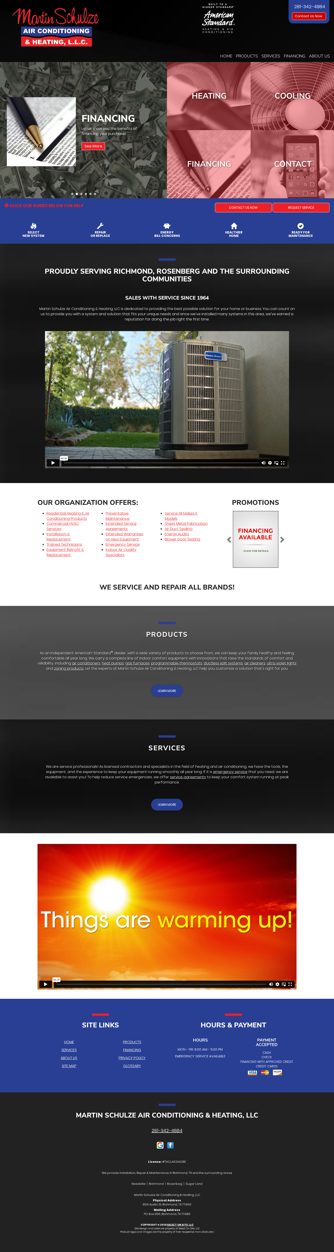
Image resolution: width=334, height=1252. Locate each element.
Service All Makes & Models (181, 516)
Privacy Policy (132, 1058)
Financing (294, 56)
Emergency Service (123, 544)
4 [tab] (87, 195)
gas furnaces (137, 663)
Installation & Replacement (59, 536)
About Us (319, 56)
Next (162, 130)
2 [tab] (78, 195)
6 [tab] (96, 195)
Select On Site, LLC (180, 1225)
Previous (4, 130)
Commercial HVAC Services (63, 526)
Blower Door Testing (182, 539)
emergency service (230, 771)
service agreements (188, 777)
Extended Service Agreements (121, 526)
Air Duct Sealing (178, 528)
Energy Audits (177, 534)
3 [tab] (82, 195)
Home (226, 56)
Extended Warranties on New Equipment (124, 536)
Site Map (69, 1066)
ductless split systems (223, 663)
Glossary (132, 1066)
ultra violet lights (282, 663)
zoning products (69, 668)
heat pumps (113, 663)
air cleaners (254, 663)
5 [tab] (91, 195)
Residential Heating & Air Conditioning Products (68, 516)
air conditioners (86, 663)
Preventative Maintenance (118, 516)
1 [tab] (73, 195)
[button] (243, 207)
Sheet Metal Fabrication (186, 523)
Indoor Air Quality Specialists (121, 552)
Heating (209, 96)
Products (247, 56)
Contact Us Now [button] (309, 16)
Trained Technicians (64, 544)
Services (271, 56)
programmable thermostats (176, 663)
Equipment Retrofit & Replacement (65, 552)
